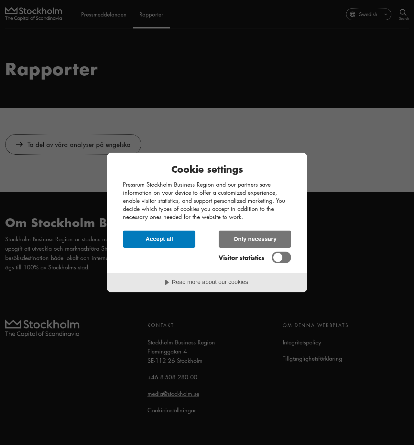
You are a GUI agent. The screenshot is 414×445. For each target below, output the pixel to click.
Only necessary (255, 239)
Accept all (159, 239)
